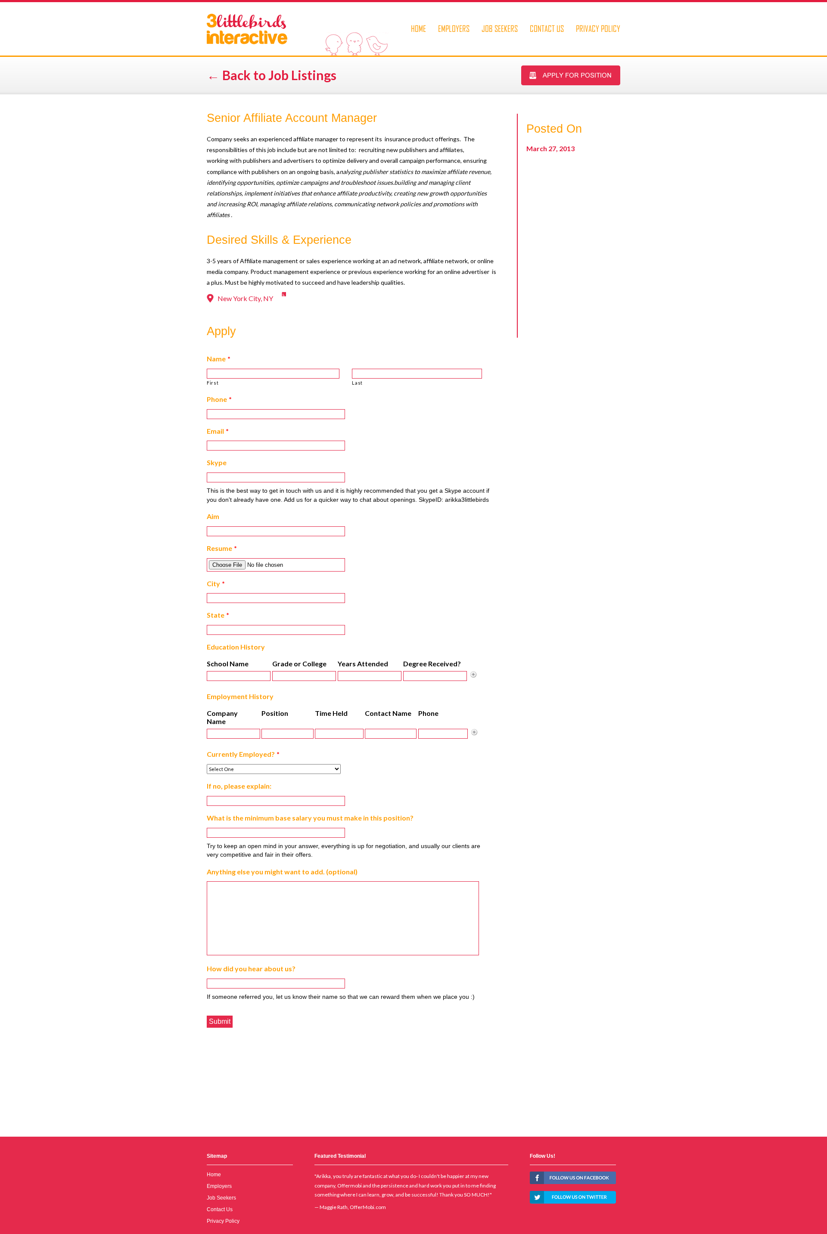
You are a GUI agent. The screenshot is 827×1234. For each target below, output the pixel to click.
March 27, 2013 (550, 148)
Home (418, 28)
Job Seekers (500, 28)
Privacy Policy (598, 28)
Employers (453, 28)
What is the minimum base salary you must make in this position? (310, 818)
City (216, 583)
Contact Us (547, 28)
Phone (219, 399)
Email (218, 431)
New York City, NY (245, 298)
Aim (213, 516)
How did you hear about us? (251, 968)
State (218, 615)
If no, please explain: (239, 786)
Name (218, 358)
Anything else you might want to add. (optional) (282, 871)
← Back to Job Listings (271, 75)
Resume (222, 548)
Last (357, 382)
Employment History (240, 696)
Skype (217, 462)
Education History (236, 647)
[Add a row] (473, 674)
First (212, 382)
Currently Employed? (243, 754)
